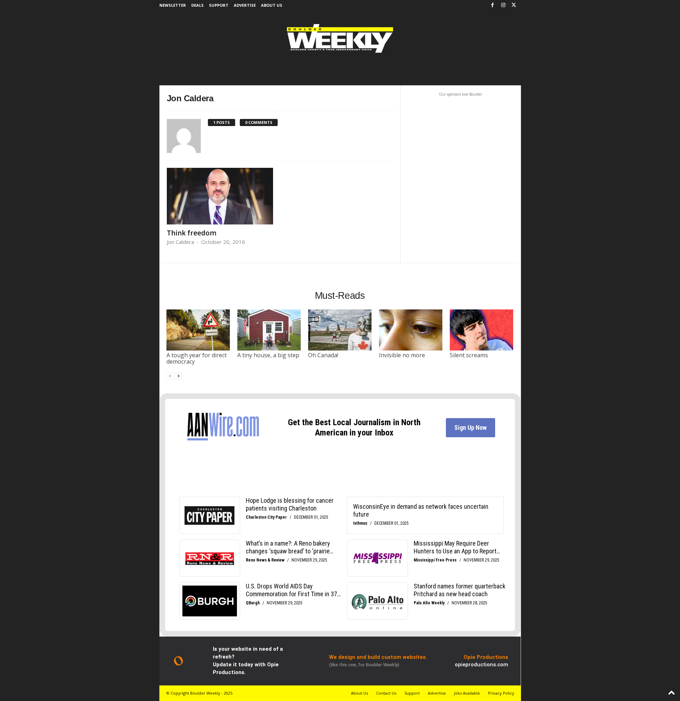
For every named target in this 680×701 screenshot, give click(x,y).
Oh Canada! (323, 355)
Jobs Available (467, 693)
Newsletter (172, 5)
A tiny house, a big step (268, 355)
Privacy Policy (501, 693)
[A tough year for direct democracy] (198, 329)
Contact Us (386, 693)
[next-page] (178, 376)
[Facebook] (492, 5)
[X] (514, 5)
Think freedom (191, 233)
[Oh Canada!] (340, 329)
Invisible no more (402, 355)
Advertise (245, 5)
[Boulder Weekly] (340, 38)
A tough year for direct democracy (196, 358)
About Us (271, 5)
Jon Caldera (180, 241)
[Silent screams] (482, 329)
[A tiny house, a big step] (269, 329)
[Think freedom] (220, 196)
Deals (197, 5)
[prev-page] (170, 376)
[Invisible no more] (411, 329)
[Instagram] (503, 5)
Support (218, 5)
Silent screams (469, 355)
